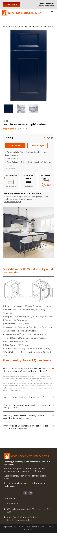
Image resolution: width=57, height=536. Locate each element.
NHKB (20, 26)
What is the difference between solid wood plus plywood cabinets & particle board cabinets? (27, 369)
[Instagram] (30, 493)
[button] (45, 138)
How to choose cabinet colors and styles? (23, 397)
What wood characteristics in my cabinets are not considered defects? (25, 427)
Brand (13, 26)
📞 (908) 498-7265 (46, 3)
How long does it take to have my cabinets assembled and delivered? (24, 416)
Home (6, 26)
